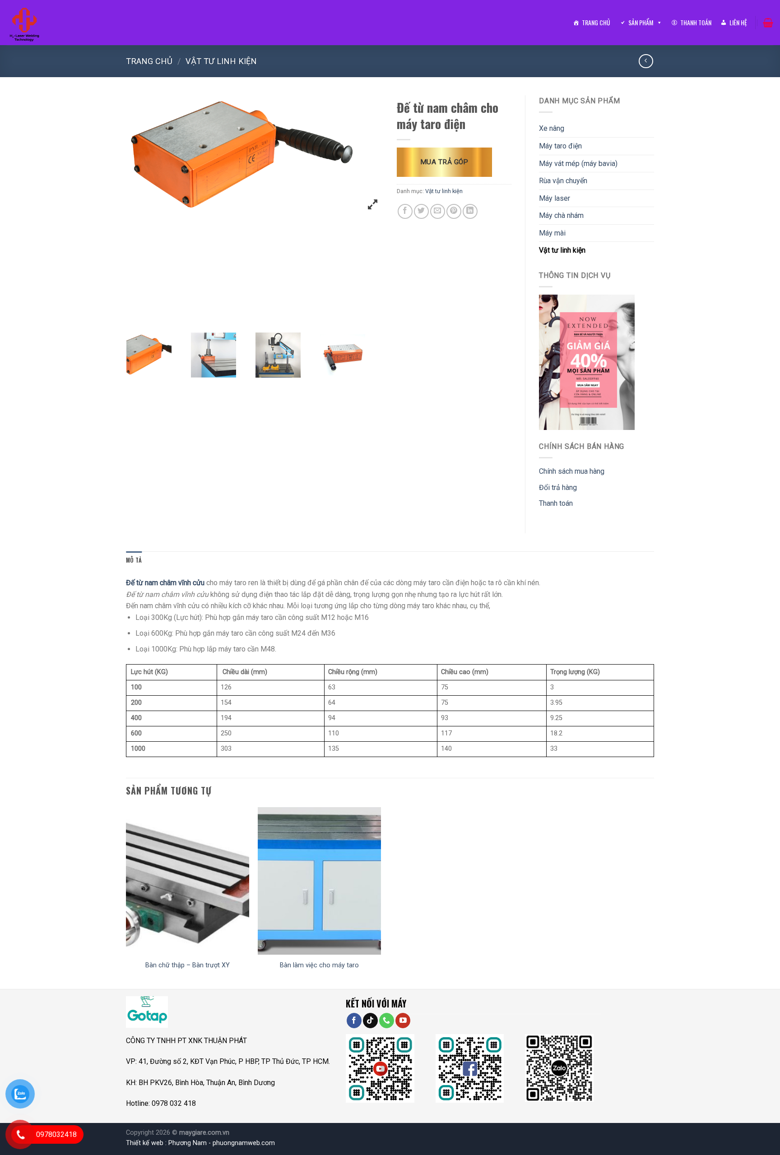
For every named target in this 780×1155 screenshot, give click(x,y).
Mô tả (134, 560)
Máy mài (552, 233)
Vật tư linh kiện (221, 61)
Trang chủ (596, 22)
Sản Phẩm (640, 22)
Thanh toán (695, 22)
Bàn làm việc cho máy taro (319, 965)
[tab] (134, 560)
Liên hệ (738, 22)
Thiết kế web (144, 1143)
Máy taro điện (560, 146)
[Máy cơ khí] (26, 22)
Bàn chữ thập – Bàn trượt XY (187, 965)
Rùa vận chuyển (563, 180)
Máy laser (554, 198)
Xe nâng (551, 128)
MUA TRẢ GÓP (444, 162)
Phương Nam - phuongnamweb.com (221, 1143)
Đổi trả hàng (558, 487)
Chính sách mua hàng (571, 471)
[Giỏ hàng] (768, 22)
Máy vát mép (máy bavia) (578, 163)
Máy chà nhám (561, 215)
